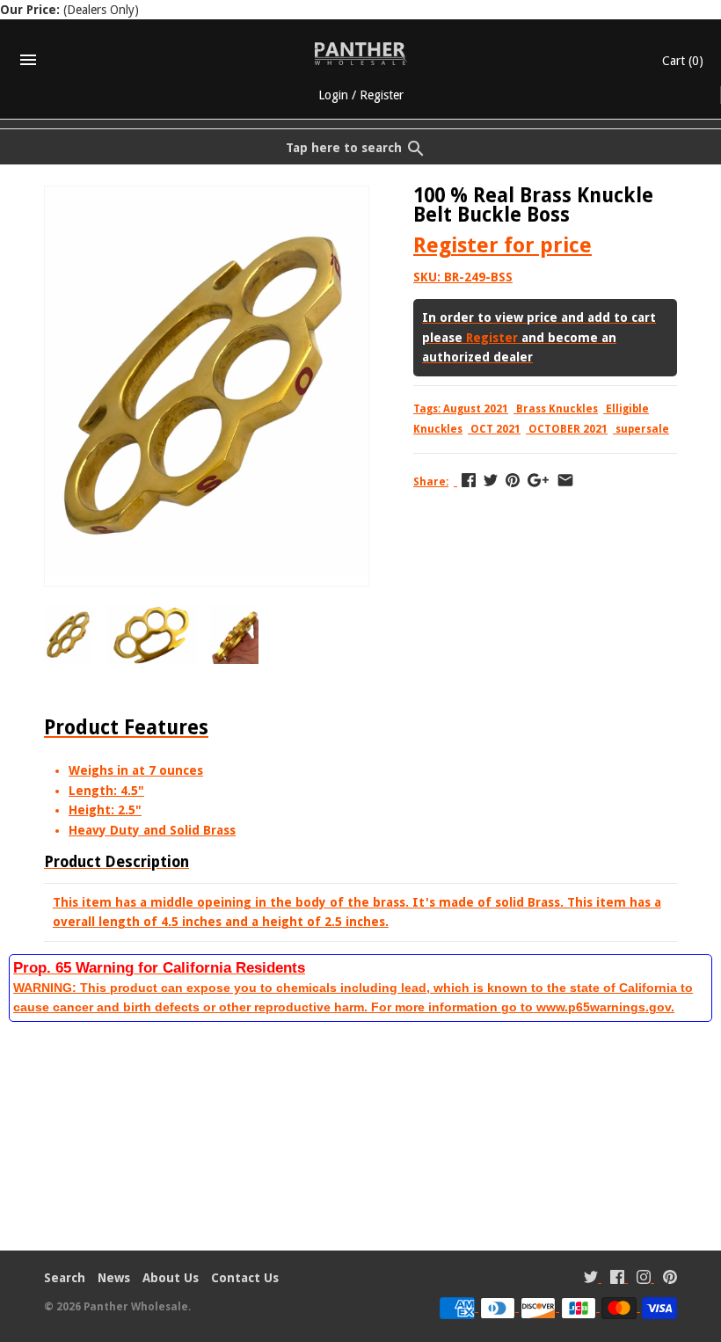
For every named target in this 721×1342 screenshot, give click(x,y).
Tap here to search (344, 148)
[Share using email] (565, 480)
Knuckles (437, 429)
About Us (170, 1278)
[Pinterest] (670, 1279)
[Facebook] (617, 1279)
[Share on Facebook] (469, 480)
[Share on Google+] (538, 480)
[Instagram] (644, 1279)
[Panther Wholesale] (361, 53)
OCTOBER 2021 (568, 429)
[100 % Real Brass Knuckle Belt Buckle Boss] (206, 196)
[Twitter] (591, 1279)
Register (382, 95)
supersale (642, 429)
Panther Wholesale (136, 1307)
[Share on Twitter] (491, 480)
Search (64, 1278)
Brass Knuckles (557, 409)
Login (333, 95)
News (114, 1278)
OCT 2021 (495, 429)
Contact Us (245, 1278)
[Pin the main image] (513, 480)
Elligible (627, 409)
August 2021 (475, 409)
